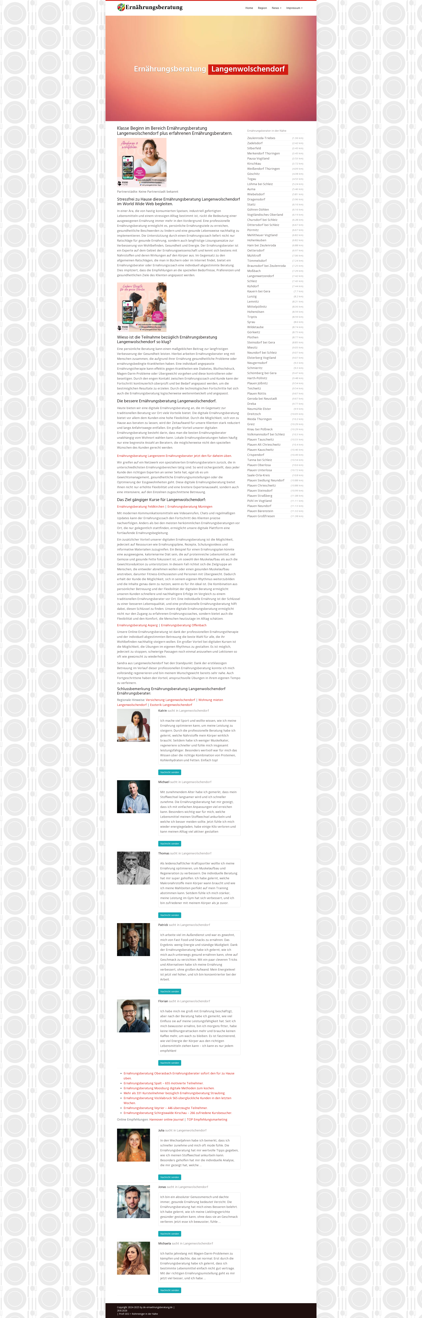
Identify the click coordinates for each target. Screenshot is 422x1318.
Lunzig (275, 296)
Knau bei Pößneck (275, 429)
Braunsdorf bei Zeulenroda (275, 266)
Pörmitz (275, 230)
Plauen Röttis (275, 393)
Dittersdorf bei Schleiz (275, 225)
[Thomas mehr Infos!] (133, 868)
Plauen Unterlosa (275, 470)
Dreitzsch (275, 414)
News (276, 8)
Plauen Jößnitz (275, 383)
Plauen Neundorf (275, 506)
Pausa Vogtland (275, 158)
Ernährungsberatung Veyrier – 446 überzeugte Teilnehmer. (166, 1108)
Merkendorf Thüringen (275, 153)
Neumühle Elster (275, 409)
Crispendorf (275, 455)
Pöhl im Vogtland (275, 501)
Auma (275, 189)
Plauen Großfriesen (275, 516)
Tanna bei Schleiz (275, 460)
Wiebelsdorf (275, 194)
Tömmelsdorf (275, 261)
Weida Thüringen (275, 419)
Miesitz (275, 347)
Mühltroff (275, 255)
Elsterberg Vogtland (275, 358)
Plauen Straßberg (275, 496)
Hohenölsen (275, 312)
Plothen (275, 337)
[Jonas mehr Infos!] (133, 1201)
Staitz (275, 204)
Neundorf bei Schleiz (275, 353)
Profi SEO (124, 1313)
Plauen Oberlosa (275, 465)
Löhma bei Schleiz (275, 184)
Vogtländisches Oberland (275, 215)
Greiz (275, 424)
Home (249, 8)
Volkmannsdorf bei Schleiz (275, 434)
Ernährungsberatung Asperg (137, 625)
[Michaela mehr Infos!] (133, 1258)
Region (262, 8)
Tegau (275, 179)
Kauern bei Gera (275, 291)
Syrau (275, 322)
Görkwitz (275, 332)
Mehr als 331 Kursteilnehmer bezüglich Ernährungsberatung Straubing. (174, 1093)
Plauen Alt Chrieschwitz (275, 444)
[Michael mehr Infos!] (133, 796)
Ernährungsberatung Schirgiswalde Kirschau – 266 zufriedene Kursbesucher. (178, 1113)
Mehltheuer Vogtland (275, 235)
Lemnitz (275, 301)
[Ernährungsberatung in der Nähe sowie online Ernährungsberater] (150, 8)
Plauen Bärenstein (275, 511)
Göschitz (275, 174)
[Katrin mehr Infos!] (133, 725)
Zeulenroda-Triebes (275, 138)
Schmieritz (275, 368)
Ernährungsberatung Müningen (189, 506)
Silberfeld (275, 148)
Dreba (275, 404)
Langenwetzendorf (275, 276)
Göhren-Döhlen (275, 209)
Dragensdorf (275, 199)
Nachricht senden (169, 772)
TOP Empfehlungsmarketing (207, 1119)
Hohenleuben (275, 240)
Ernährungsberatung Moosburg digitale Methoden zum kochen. (169, 1088)
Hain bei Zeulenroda (275, 245)
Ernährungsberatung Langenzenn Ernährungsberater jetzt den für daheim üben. (174, 456)
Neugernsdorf (275, 363)
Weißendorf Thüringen (275, 169)
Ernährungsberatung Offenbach (183, 625)
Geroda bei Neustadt (275, 398)
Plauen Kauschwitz (275, 450)
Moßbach (275, 271)
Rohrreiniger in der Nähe (145, 1313)
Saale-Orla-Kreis (275, 475)
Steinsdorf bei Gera (275, 342)
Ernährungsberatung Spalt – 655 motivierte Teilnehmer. (164, 1083)
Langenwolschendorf (194, 711)
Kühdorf (275, 286)
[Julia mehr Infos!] (133, 1145)
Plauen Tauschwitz (275, 439)
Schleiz (275, 281)
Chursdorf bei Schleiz (275, 220)
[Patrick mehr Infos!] (133, 939)
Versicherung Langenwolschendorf (170, 700)
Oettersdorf (275, 250)
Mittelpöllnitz (275, 307)
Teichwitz (275, 388)
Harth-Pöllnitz (275, 378)
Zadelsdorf (275, 143)
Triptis (275, 317)
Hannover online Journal (166, 1119)
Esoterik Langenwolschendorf (171, 705)
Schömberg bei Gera (275, 373)
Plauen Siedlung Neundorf (275, 480)
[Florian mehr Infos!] (133, 1015)
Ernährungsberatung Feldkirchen (140, 506)
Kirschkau (275, 163)
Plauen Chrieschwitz (275, 485)
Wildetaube (275, 327)
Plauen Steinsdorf (275, 490)
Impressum (293, 8)
